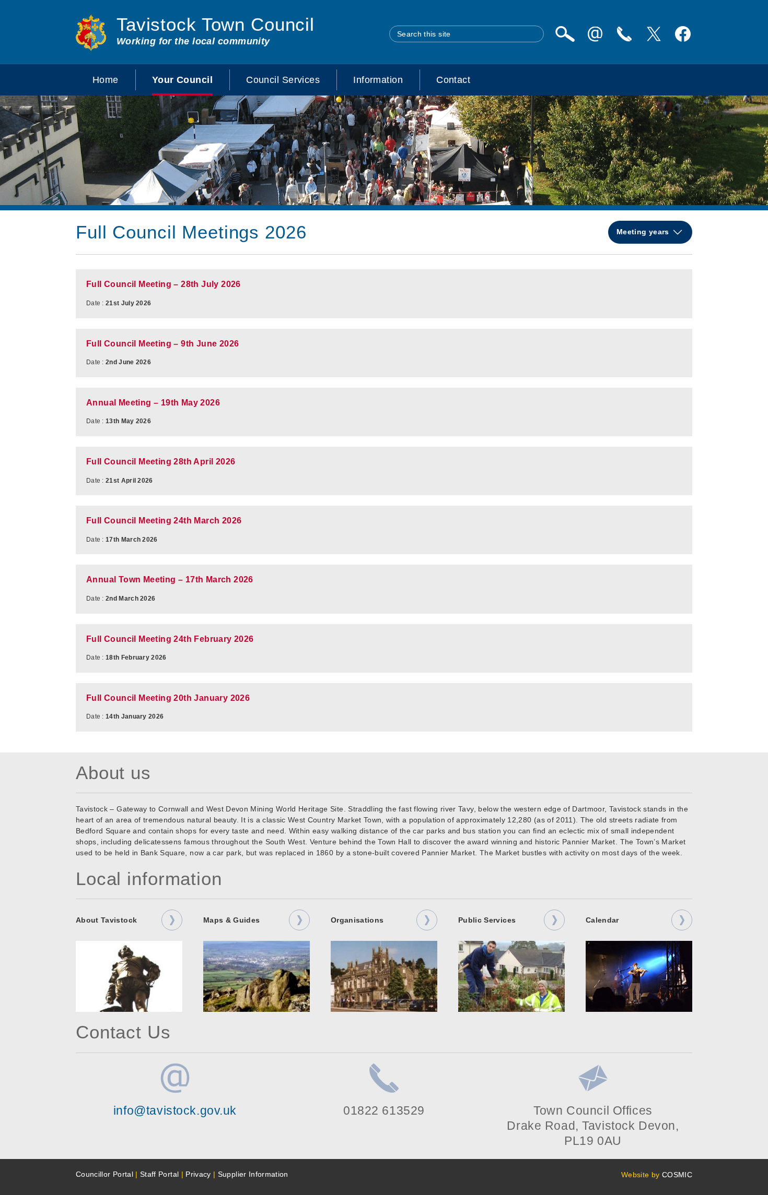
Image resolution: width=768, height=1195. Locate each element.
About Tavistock (106, 920)
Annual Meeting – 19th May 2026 (153, 402)
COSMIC (677, 1174)
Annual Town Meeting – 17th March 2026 (169, 579)
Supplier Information (253, 1174)
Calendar (602, 920)
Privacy (198, 1174)
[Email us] (595, 34)
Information (378, 80)
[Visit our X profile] (653, 34)
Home (105, 80)
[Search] (564, 34)
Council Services (283, 80)
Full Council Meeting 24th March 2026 (163, 520)
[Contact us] (624, 34)
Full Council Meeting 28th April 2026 (160, 461)
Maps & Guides (231, 920)
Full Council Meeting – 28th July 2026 (163, 284)
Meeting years (643, 232)
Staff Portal (159, 1174)
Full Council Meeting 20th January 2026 (168, 698)
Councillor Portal (104, 1174)
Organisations (357, 920)
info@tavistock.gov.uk (175, 1110)
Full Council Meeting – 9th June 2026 (162, 343)
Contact (453, 80)
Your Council (182, 80)
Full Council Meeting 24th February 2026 (170, 639)
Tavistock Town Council (216, 24)
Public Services (487, 920)
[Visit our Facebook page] (682, 34)
